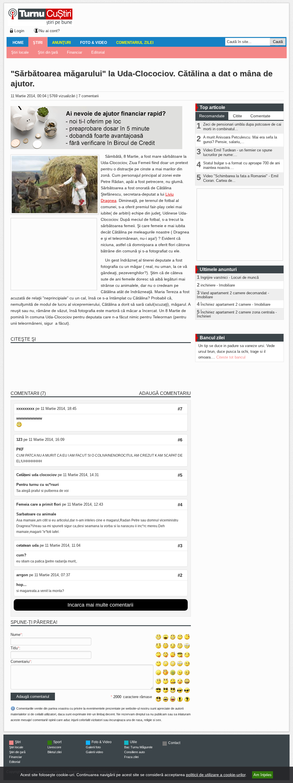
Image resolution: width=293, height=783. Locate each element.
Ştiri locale (20, 52)
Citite (237, 116)
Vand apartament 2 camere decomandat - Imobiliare (233, 295)
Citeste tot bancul (231, 357)
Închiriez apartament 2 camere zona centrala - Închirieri (237, 314)
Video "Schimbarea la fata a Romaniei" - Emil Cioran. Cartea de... (240, 178)
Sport (57, 742)
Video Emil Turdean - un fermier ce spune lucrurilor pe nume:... (237, 152)
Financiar (74, 52)
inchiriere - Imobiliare (218, 285)
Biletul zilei (54, 752)
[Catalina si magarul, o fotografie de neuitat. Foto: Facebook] (55, 213)
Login (19, 30)
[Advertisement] (178, 21)
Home (18, 42)
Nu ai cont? (49, 30)
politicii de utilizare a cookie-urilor (216, 774)
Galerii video (94, 752)
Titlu (14, 648)
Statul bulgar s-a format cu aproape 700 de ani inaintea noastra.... (241, 165)
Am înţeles (263, 775)
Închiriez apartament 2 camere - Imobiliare (235, 304)
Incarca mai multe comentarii (100, 605)
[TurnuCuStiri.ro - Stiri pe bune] (40, 24)
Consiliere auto (134, 752)
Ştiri (38, 42)
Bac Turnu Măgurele (138, 747)
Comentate (260, 116)
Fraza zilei (131, 757)
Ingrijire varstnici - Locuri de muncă (230, 277)
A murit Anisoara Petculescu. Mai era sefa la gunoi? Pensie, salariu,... (240, 139)
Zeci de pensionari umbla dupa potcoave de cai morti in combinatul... (242, 126)
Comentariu (20, 661)
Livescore (54, 747)
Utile (133, 742)
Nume (15, 634)
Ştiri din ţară (48, 52)
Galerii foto (93, 747)
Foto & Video (93, 42)
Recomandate (212, 116)
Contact (174, 743)
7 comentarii (88, 96)
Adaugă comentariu (165, 393)
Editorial (98, 52)
